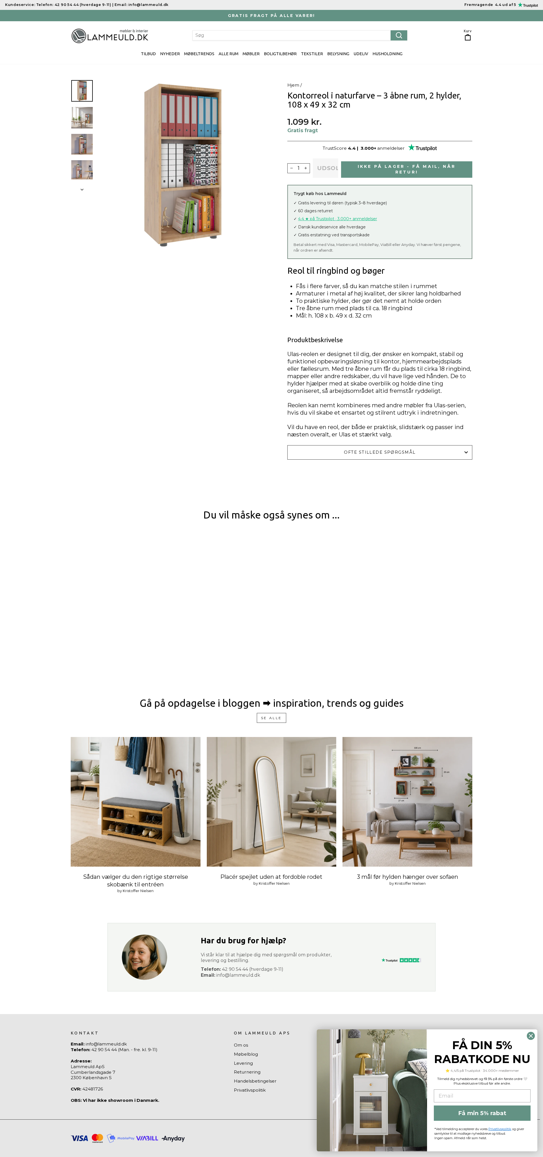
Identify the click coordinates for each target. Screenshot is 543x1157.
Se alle (271, 718)
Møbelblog (246, 1054)
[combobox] (299, 35)
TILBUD (148, 53)
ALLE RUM (228, 53)
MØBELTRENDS (199, 53)
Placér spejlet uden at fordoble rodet (271, 876)
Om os (241, 1045)
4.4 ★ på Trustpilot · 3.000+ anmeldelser (337, 218)
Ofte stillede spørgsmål (379, 452)
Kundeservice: (20, 5)
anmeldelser (391, 148)
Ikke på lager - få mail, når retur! (407, 169)
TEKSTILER (312, 53)
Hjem (293, 85)
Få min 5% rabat (482, 1113)
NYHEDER (170, 53)
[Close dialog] (531, 1036)
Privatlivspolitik (250, 1090)
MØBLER (251, 53)
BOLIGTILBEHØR (280, 53)
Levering (243, 1063)
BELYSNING (338, 53)
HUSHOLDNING (387, 53)
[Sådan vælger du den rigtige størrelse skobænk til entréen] (136, 802)
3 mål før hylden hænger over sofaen (407, 876)
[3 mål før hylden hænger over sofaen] (407, 802)
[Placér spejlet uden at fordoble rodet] (272, 802)
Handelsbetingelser (255, 1081)
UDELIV (361, 53)
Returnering (247, 1072)
